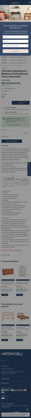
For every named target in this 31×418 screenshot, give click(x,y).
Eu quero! (15, 51)
